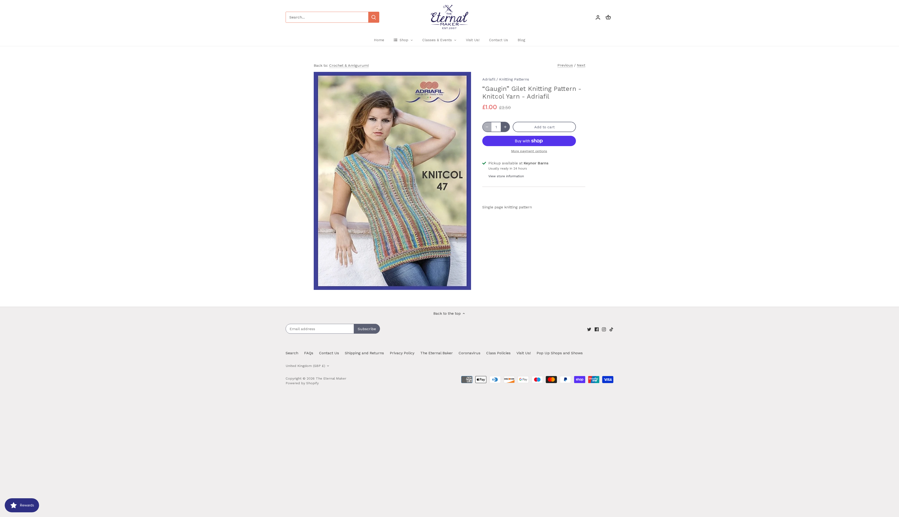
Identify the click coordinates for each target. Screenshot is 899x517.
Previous (565, 65)
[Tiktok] (611, 329)
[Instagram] (604, 329)
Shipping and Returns (364, 353)
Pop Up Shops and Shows (560, 353)
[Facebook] (597, 329)
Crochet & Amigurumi (349, 65)
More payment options (529, 151)
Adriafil (488, 79)
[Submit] (373, 17)
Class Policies (498, 353)
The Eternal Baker (436, 353)
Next (581, 65)
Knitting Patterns (514, 79)
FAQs (308, 353)
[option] (392, 181)
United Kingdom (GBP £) (305, 366)
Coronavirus (469, 353)
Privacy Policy (402, 353)
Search (292, 353)
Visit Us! (523, 353)
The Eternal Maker (331, 378)
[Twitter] (589, 329)
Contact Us (329, 353)
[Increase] (505, 127)
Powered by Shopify (302, 383)
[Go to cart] (608, 17)
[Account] (598, 17)
